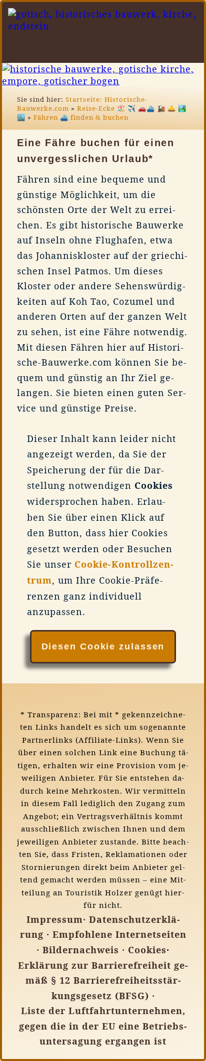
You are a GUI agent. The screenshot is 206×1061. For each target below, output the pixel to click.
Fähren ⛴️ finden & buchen (81, 117)
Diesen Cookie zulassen (103, 646)
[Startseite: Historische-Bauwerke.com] (166, 50)
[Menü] (196, 50)
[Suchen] (181, 50)
